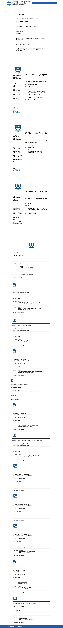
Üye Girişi (51, 3)
